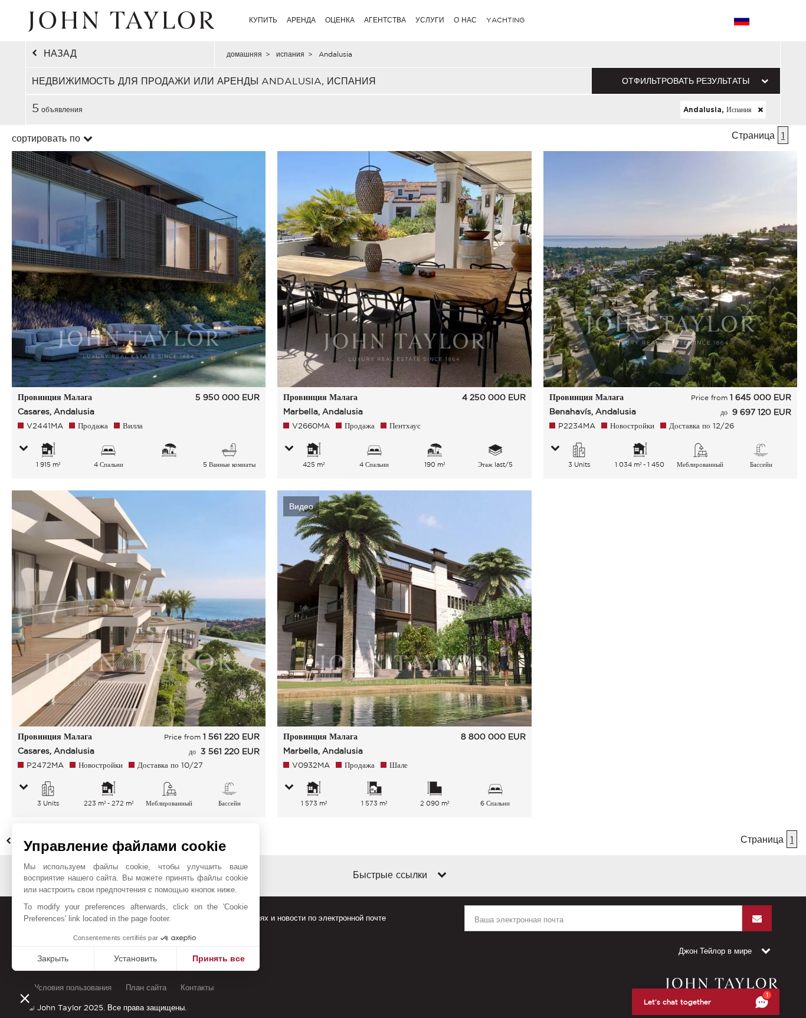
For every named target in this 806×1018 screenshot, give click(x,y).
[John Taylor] (119, 20)
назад (60, 53)
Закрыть (52, 958)
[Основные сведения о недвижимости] (23, 449)
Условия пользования (73, 987)
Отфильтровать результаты (685, 81)
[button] (25, 998)
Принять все (218, 958)
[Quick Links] (442, 876)
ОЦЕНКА (340, 20)
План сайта (146, 987)
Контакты (197, 987)
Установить (135, 958)
